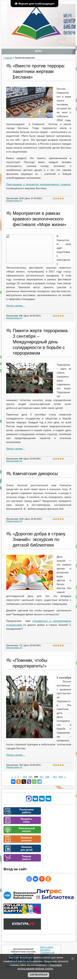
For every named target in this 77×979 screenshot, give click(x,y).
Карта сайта (46, 947)
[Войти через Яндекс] (42, 879)
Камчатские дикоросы (35, 473)
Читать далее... (15, 305)
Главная (8, 58)
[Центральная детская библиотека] (48, 801)
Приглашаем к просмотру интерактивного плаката (38, 184)
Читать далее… (15, 754)
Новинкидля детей (27, 848)
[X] (23, 781)
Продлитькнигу (26, 820)
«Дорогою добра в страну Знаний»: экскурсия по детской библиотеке (39, 539)
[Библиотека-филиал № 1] (42, 801)
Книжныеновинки (26, 839)
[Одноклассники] (18, 781)
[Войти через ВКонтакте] (35, 879)
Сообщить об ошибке (47, 953)
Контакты (45, 949)
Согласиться (38, 974)
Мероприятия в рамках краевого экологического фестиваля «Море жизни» (39, 219)
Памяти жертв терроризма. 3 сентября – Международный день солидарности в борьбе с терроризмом (41, 342)
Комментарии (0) (14, 200)
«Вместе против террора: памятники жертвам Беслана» (39, 71)
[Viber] (29, 781)
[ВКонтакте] (13, 781)
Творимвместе (26, 858)
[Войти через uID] (29, 879)
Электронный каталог (26, 829)
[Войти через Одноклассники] (48, 879)
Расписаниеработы (26, 811)
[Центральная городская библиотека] (35, 801)
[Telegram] (39, 781)
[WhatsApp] (34, 781)
